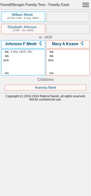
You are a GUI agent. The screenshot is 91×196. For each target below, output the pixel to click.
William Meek (22, 15)
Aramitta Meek (45, 87)
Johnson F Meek (21, 44)
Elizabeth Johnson (22, 27)
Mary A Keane (65, 44)
